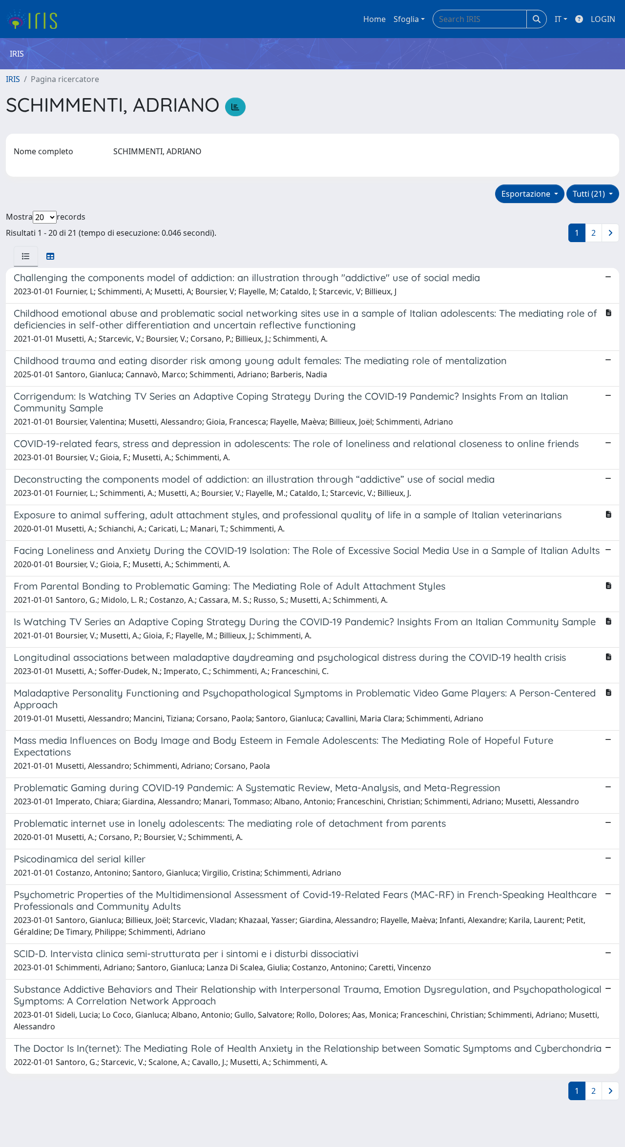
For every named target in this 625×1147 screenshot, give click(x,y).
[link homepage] (35, 19)
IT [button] (558, 19)
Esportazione (526, 193)
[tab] (26, 256)
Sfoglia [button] (406, 19)
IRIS (13, 79)
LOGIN (603, 19)
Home (374, 19)
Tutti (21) (590, 193)
